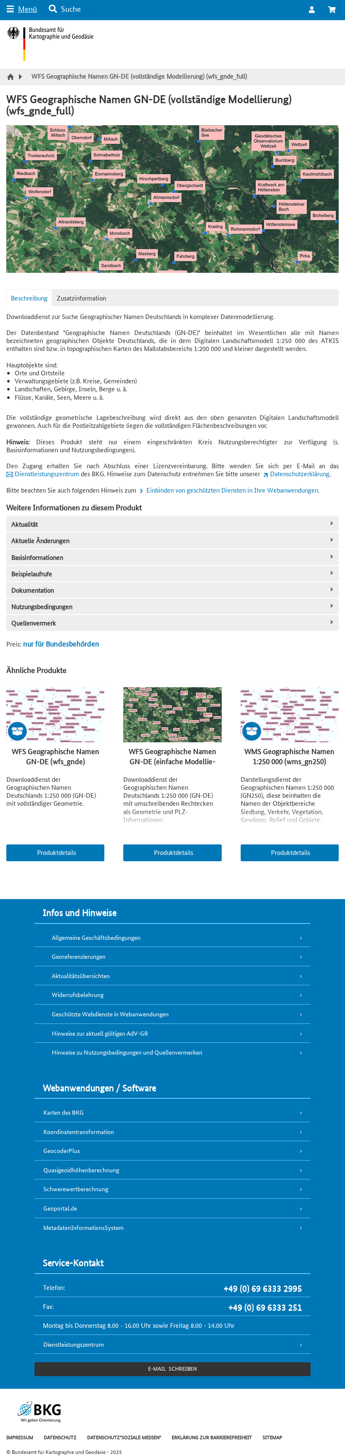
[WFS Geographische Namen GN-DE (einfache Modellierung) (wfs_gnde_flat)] (172, 715)
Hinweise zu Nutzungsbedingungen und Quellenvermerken (127, 1052)
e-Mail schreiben (172, 1368)
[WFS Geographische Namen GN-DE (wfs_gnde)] (55, 715)
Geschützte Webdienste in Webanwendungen (110, 1014)
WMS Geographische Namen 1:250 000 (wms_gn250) (289, 756)
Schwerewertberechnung (75, 1188)
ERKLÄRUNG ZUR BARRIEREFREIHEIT (212, 1437)
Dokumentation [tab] (32, 590)
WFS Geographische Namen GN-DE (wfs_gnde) (55, 756)
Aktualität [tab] (24, 524)
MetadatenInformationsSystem (83, 1227)
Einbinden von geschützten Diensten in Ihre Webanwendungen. (232, 490)
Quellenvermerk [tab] (33, 622)
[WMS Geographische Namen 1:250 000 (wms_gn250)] (290, 715)
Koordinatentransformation (78, 1131)
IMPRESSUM (19, 1437)
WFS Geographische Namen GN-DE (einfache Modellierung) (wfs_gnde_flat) (172, 761)
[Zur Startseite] (11, 77)
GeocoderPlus (61, 1150)
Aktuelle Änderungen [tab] (40, 540)
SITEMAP (272, 1437)
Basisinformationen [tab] (37, 557)
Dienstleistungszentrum (47, 473)
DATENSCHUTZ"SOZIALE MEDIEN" (124, 1437)
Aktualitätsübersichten (81, 975)
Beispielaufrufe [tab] (31, 573)
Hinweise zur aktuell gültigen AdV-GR (100, 1033)
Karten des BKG (63, 1112)
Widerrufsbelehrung (78, 994)
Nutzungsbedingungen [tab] (41, 606)
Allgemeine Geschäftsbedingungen (96, 937)
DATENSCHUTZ (60, 1437)
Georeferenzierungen (79, 956)
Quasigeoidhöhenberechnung (81, 1170)
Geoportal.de (60, 1208)
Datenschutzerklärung (299, 473)
